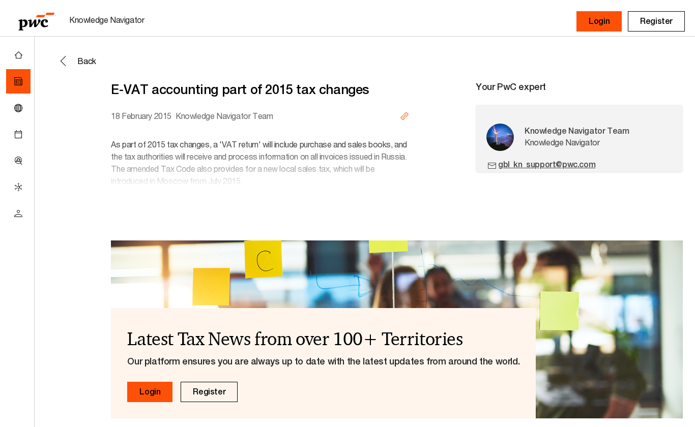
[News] (18, 81)
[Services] (18, 187)
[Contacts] (18, 213)
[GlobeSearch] (18, 108)
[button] (599, 21)
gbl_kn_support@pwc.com (546, 164)
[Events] (18, 134)
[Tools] (18, 160)
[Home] (18, 55)
